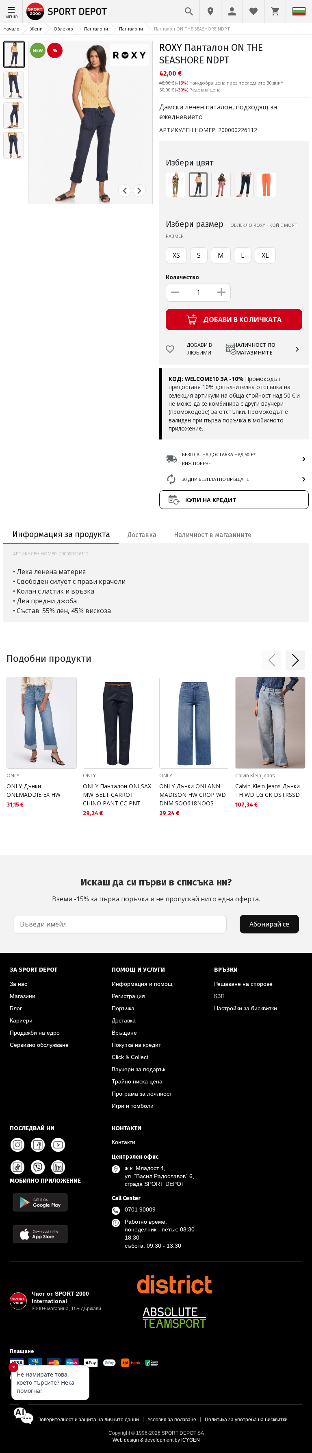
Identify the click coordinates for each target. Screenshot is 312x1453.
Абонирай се (269, 924)
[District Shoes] (174, 1284)
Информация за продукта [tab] (61, 534)
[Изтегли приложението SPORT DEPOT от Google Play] (40, 1202)
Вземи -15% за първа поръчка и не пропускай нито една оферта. (156, 890)
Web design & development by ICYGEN (156, 1440)
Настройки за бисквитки (245, 1008)
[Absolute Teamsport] (174, 1317)
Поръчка (123, 1008)
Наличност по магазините (254, 348)
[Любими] (253, 11)
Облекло (63, 29)
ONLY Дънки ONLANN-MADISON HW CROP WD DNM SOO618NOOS (192, 794)
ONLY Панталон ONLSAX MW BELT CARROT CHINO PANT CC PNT (117, 794)
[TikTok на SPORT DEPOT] (17, 1167)
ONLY (13, 775)
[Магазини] (210, 11)
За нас (18, 984)
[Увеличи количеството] (221, 292)
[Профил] (232, 11)
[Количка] (275, 11)
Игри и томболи (133, 1106)
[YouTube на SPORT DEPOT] (58, 1145)
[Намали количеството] (175, 292)
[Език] (299, 11)
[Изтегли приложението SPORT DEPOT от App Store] (40, 1234)
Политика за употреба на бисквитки (246, 1420)
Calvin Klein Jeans (255, 775)
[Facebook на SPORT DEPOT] (38, 1145)
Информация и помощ (142, 984)
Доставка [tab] (142, 535)
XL (265, 255)
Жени (36, 29)
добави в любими (199, 348)
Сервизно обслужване (39, 1045)
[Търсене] (188, 11)
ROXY (170, 47)
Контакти (123, 1142)
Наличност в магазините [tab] (212, 535)
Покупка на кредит (136, 1045)
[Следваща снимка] (139, 190)
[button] (272, 660)
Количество (182, 277)
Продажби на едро (35, 1032)
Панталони (96, 29)
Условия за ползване (171, 1420)
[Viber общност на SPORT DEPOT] (38, 1167)
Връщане (124, 1032)
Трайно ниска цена (137, 1081)
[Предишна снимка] (124, 190)
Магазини (22, 996)
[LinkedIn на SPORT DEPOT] (58, 1167)
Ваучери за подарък (138, 1069)
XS (176, 255)
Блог (16, 1008)
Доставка (124, 1020)
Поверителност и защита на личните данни (88, 1420)
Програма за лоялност (142, 1093)
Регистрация (128, 996)
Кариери (21, 1020)
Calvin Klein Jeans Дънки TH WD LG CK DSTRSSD (267, 790)
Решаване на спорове (243, 984)
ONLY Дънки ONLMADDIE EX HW (33, 790)
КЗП (219, 996)
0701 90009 (140, 1209)
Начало (11, 29)
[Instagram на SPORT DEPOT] (17, 1145)
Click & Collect (130, 1057)
